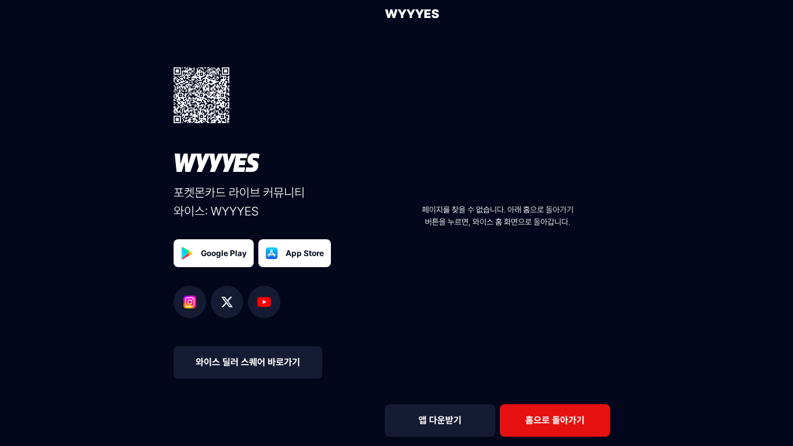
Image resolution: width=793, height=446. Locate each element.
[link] (555, 420)
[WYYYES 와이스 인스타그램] (192, 302)
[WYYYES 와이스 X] (229, 302)
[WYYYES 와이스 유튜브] (264, 302)
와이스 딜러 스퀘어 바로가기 (248, 362)
